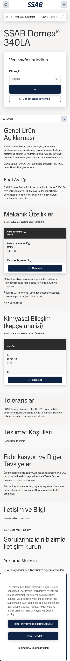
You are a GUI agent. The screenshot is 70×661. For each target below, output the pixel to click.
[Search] (6, 4)
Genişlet (37, 268)
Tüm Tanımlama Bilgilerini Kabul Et (33, 623)
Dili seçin (15, 71)
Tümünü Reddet (33, 636)
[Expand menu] (64, 119)
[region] (33, 617)
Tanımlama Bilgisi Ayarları (33, 648)
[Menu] (64, 4)
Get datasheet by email (36, 98)
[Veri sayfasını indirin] (35, 89)
